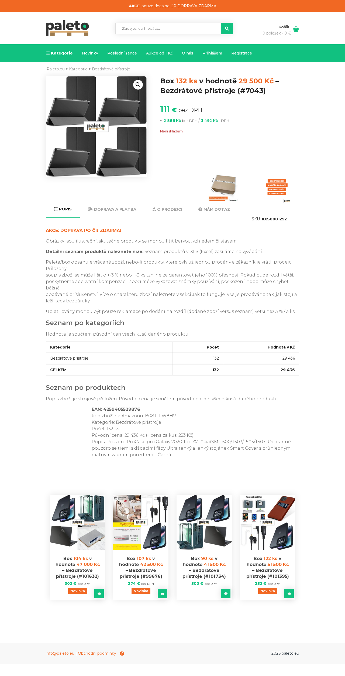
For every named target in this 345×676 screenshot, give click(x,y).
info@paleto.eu (60, 653)
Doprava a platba (115, 209)
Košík (284, 27)
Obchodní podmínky (97, 653)
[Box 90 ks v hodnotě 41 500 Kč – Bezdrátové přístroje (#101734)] (204, 522)
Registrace (241, 53)
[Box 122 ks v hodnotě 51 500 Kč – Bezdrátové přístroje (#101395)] (267, 522)
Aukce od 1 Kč (159, 53)
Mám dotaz (216, 209)
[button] (138, 85)
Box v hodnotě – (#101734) (204, 567)
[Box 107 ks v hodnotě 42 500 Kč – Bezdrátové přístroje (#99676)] (140, 522)
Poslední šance (122, 53)
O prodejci (169, 209)
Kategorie (62, 53)
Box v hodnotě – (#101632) (78, 567)
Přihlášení (212, 53)
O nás (187, 53)
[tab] (63, 209)
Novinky (90, 53)
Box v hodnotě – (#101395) (267, 567)
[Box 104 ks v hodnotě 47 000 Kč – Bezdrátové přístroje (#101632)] (77, 522)
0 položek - (277, 33)
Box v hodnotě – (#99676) (141, 567)
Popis (65, 209)
